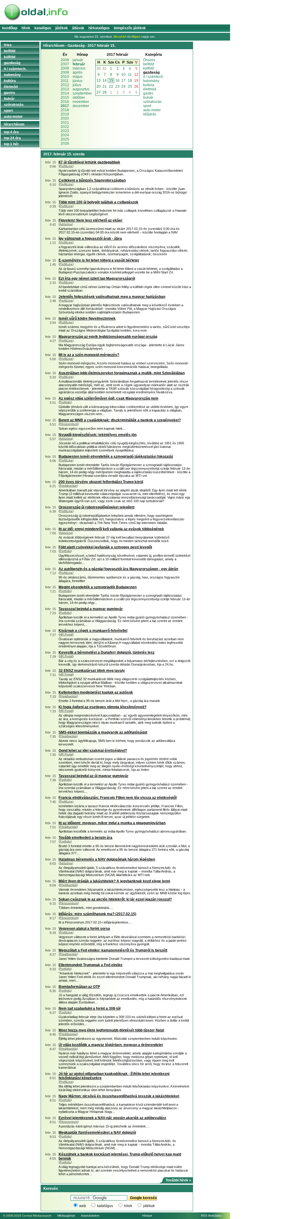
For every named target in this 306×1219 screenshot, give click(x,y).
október (79, 97)
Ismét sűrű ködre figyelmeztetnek (87, 318)
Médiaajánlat (66, 1215)
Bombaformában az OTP (79, 987)
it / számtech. (153, 77)
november (81, 102)
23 (117, 86)
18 (130, 80)
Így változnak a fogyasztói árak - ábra (90, 238)
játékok (149, 1206)
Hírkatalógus (99, 28)
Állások (78, 28)
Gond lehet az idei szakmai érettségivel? (93, 750)
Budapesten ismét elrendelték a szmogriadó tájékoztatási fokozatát (116, 456)
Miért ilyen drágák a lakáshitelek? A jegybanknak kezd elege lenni (114, 881)
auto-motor (152, 110)
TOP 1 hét (11, 144)
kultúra (148, 85)
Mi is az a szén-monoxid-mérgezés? (89, 355)
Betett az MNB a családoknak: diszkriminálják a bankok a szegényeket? (120, 420)
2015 (65, 97)
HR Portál (66, 634)
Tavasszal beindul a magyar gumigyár (91, 609)
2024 (65, 135)
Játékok (61, 28)
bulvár (148, 97)
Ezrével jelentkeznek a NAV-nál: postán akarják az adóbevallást (112, 1118)
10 (123, 74)
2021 (65, 122)
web (82, 1206)
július (77, 85)
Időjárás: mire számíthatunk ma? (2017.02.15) (97, 914)
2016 (65, 102)
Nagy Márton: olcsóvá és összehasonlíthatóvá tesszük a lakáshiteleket (119, 1096)
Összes (149, 60)
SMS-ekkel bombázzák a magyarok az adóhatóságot (103, 732)
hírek (128, 1206)
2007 (65, 64)
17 (123, 80)
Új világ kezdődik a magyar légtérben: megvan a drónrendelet (111, 1045)
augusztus (81, 89)
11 (130, 74)
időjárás (149, 114)
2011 (65, 81)
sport (147, 106)
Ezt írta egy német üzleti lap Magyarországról (97, 278)
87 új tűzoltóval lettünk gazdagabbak (89, 162)
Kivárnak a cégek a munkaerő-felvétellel (93, 631)
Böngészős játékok (130, 28)
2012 (65, 85)
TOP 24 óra (12, 138)
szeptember (82, 93)
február (79, 64)
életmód (149, 89)
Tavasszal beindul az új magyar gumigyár (93, 776)
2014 (65, 93)
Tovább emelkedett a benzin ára (85, 838)
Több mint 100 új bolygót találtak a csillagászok (98, 202)
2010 (65, 77)
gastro (148, 93)
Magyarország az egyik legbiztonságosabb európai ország (108, 337)
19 (136, 80)
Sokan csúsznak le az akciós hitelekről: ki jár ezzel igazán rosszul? (115, 899)
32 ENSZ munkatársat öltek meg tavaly (92, 671)
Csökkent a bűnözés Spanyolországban (92, 180)
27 (99, 92)
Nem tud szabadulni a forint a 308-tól (89, 1008)
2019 (65, 114)
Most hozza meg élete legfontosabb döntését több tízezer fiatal (111, 1030)
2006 (65, 60)
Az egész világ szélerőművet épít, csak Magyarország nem (108, 398)
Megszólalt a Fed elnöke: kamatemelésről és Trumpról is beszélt (113, 950)
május (77, 77)
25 (130, 86)
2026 (65, 143)
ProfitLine (66, 166)
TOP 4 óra (11, 132)
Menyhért (120, 36)
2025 (65, 139)
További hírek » (178, 1180)
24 (123, 86)
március (79, 68)
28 (104, 92)
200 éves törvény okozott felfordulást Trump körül (101, 482)
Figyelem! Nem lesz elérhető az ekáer (91, 220)
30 (99, 68)
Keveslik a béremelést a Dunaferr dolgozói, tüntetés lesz (106, 652)
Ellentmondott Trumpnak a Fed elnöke (91, 965)
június (77, 81)
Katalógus (42, 28)
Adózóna (65, 224)
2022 (65, 127)
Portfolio (65, 402)
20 (99, 86)
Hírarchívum (14, 124)
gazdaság (12, 63)
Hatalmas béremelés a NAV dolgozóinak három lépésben (107, 859)
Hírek (26, 28)
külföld (148, 68)
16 (117, 80)
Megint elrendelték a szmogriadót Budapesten (98, 587)
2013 (65, 89)
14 (104, 80)
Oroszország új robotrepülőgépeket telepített (96, 507)
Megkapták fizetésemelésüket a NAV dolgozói (97, 1132)
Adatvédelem (90, 1215)
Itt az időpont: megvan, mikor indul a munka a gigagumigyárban (112, 823)
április (77, 72)
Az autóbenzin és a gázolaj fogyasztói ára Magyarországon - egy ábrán (118, 569)
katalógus (105, 1206)
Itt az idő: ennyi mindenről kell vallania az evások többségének (111, 529)
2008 (65, 68)
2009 (65, 72)
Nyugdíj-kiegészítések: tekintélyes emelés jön (98, 435)
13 (99, 80)
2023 (65, 131)
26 (136, 86)
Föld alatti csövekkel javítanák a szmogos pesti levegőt (105, 547)
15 (111, 80)
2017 (65, 106)
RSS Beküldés (211, 1215)
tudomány (151, 81)
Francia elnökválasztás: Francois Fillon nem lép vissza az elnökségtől (118, 798)
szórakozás (152, 102)
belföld (148, 64)
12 (136, 74)
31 (104, 68)
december (81, 106)
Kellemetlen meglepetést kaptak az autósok (96, 692)
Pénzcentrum (68, 424)
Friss (8, 45)
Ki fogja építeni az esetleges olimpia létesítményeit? (102, 707)
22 (111, 86)
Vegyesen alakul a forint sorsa (84, 928)
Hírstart (147, 1215)
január (78, 60)
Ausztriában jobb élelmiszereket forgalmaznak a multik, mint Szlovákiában (122, 373)
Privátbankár (68, 485)
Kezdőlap (9, 28)
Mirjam (135, 36)
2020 (65, 118)
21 (104, 86)
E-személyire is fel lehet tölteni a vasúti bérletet (99, 260)
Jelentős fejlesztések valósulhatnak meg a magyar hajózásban (112, 297)
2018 (65, 110)
